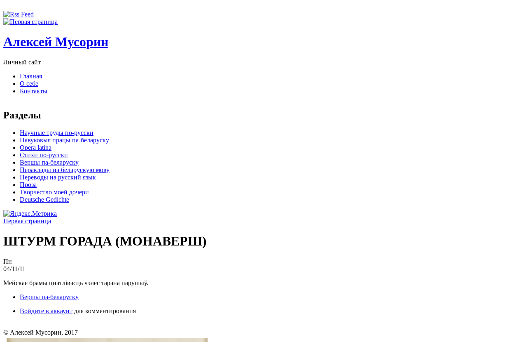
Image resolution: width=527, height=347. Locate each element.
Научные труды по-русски (56, 132)
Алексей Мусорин (55, 41)
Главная (31, 76)
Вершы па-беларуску (49, 162)
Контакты (33, 90)
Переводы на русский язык (58, 177)
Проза (28, 184)
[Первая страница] (30, 21)
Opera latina (35, 147)
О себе (29, 83)
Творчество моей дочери (54, 192)
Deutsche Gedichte (44, 199)
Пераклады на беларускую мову (65, 169)
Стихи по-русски (44, 154)
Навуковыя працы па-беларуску (64, 140)
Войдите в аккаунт (46, 310)
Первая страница (27, 220)
